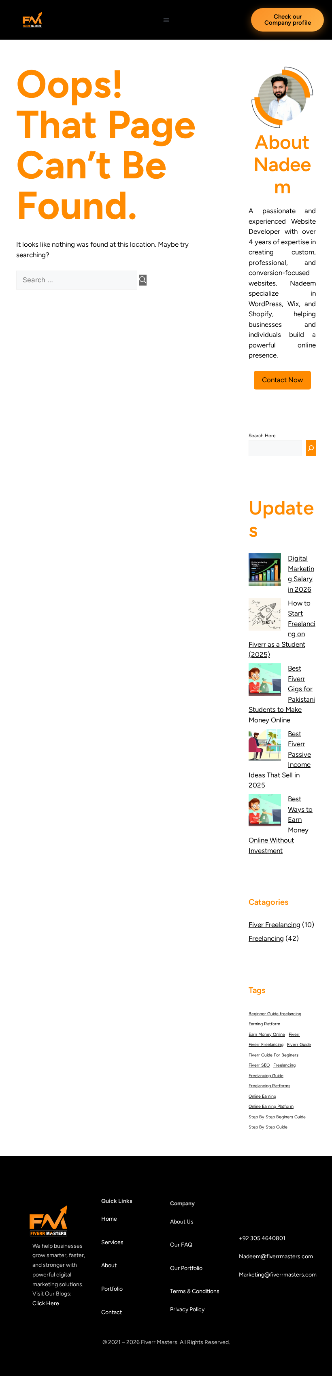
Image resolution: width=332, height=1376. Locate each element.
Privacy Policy (187, 1309)
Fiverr (294, 1034)
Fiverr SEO (259, 1065)
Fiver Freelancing (274, 925)
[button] (166, 20)
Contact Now (282, 380)
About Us (182, 1221)
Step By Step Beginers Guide (277, 1117)
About (109, 1265)
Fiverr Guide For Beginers (273, 1055)
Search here (262, 435)
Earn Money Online (267, 1034)
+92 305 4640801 (262, 1238)
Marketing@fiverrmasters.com (269, 1274)
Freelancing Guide (266, 1075)
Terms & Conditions (194, 1291)
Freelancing (266, 938)
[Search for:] (77, 280)
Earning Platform (264, 1024)
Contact (111, 1312)
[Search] (143, 280)
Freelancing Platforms (269, 1085)
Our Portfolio (187, 1268)
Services (112, 1242)
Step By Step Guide (268, 1127)
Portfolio (112, 1288)
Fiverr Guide (299, 1044)
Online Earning (262, 1096)
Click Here (45, 1303)
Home (109, 1218)
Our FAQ (181, 1244)
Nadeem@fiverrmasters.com (269, 1256)
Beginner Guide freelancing (275, 1013)
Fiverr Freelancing (266, 1044)
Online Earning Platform (271, 1106)
